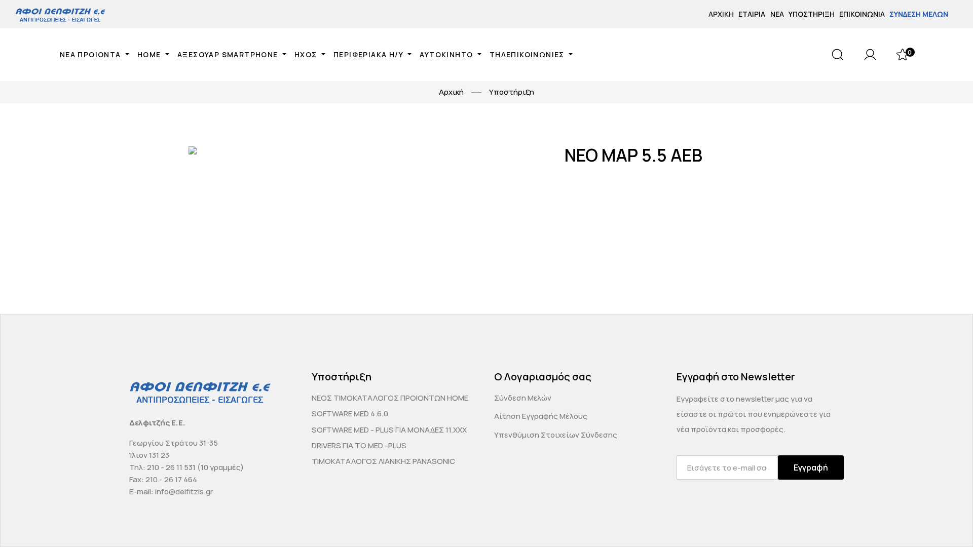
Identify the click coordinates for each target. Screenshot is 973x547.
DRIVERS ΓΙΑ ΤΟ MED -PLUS (359, 445)
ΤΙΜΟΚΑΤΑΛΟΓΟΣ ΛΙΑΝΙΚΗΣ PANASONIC (383, 461)
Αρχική (721, 14)
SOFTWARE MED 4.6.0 (350, 413)
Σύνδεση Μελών (918, 14)
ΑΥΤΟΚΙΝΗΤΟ (447, 54)
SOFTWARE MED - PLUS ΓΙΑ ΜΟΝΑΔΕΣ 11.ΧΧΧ (389, 429)
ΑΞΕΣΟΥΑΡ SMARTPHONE (228, 54)
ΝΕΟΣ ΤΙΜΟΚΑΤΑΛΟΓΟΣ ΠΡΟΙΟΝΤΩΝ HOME (390, 398)
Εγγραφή (811, 467)
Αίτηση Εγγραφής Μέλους (540, 416)
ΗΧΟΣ (306, 54)
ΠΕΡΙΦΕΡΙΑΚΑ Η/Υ (369, 54)
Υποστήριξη (812, 14)
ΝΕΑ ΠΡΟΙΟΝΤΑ (91, 54)
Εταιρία (751, 14)
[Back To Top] (945, 519)
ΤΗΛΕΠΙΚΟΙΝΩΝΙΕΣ (528, 54)
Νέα (777, 14)
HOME (150, 54)
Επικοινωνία (862, 14)
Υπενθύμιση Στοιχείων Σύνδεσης (555, 434)
